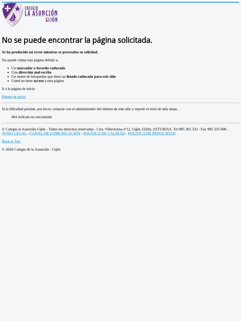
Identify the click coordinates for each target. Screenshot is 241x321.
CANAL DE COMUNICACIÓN (55, 133)
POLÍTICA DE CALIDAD (104, 133)
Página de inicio (14, 97)
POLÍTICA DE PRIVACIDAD (152, 133)
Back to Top (11, 141)
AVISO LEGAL (14, 133)
